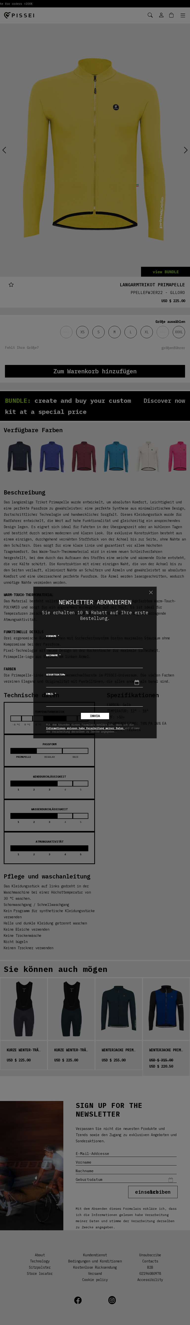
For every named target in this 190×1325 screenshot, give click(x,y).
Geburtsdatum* (55, 674)
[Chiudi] (151, 592)
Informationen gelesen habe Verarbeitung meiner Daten (85, 728)
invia (95, 716)
